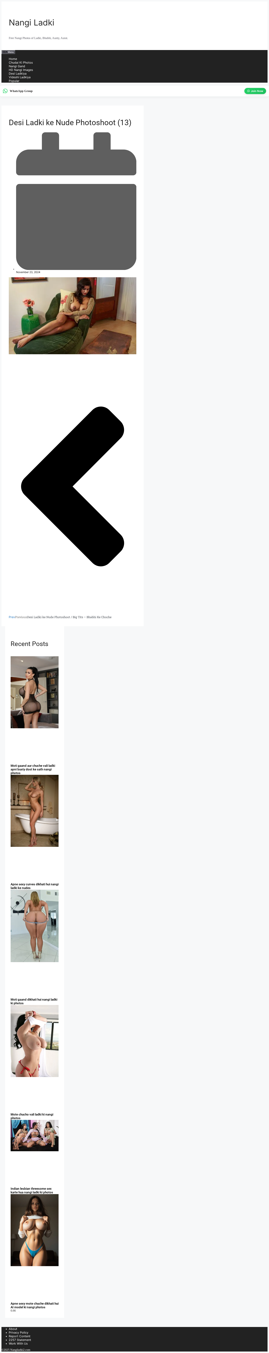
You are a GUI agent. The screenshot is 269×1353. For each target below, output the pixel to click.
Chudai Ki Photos (21, 62)
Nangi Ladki (31, 22)
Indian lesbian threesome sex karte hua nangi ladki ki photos (32, 1190)
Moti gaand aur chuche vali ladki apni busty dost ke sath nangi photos (33, 769)
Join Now (257, 91)
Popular (14, 81)
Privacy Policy (18, 1332)
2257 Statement (20, 1340)
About (13, 1329)
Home (13, 59)
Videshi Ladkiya (20, 77)
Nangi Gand (17, 66)
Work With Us (18, 1343)
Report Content (19, 1336)
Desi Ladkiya (18, 73)
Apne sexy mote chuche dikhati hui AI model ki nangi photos (35, 1305)
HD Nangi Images (21, 70)
